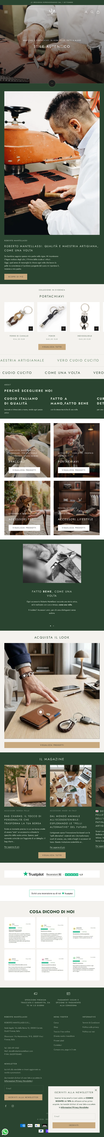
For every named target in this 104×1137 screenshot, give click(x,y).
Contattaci (58, 1045)
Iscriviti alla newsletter (23, 1097)
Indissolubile (84, 336)
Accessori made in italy (63, 811)
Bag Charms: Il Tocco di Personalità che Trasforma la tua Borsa (22, 820)
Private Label (59, 1040)
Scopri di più (15, 276)
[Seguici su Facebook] (5, 1106)
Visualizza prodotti (24, 470)
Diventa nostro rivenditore (64, 1036)
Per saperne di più (11, 847)
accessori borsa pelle (17, 811)
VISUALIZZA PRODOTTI (73, 470)
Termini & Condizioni (91, 1022)
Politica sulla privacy (90, 1027)
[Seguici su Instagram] (12, 1106)
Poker (52, 336)
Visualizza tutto (52, 347)
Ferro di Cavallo (19, 336)
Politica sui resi (88, 1031)
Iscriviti (74, 1125)
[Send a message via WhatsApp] (5, 1132)
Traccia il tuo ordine (62, 1031)
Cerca (56, 1022)
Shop (56, 1027)
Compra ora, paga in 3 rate (65, 1049)
